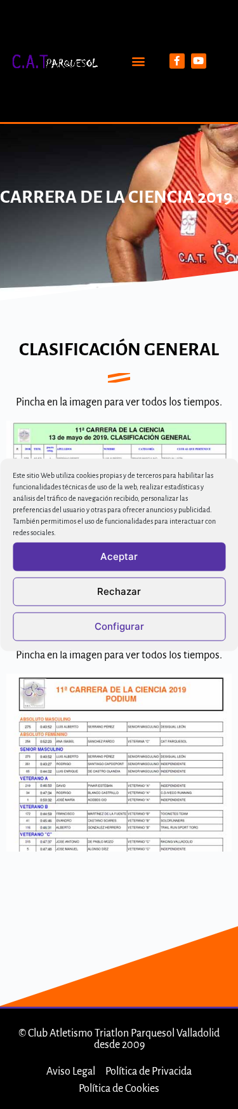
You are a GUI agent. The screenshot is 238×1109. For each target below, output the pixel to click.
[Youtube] (198, 61)
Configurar (119, 626)
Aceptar (119, 556)
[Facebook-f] (177, 61)
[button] (138, 60)
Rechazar (119, 591)
